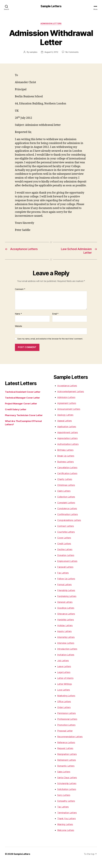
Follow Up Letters (66, 578)
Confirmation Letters (67, 514)
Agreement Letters (66, 403)
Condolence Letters (67, 508)
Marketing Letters (66, 695)
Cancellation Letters (67, 467)
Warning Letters (65, 824)
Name (18, 314)
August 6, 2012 (51, 52)
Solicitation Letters (66, 789)
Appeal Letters (64, 420)
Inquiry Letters (64, 631)
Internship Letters (66, 637)
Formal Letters (64, 584)
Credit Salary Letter (15, 409)
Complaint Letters (66, 502)
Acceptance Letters (67, 385)
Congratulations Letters (69, 520)
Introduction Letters (67, 649)
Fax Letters (63, 573)
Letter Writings (64, 684)
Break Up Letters (65, 456)
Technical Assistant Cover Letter (22, 392)
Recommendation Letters (70, 736)
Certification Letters (67, 473)
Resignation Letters (67, 754)
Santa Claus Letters (67, 777)
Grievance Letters (66, 613)
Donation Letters (65, 555)
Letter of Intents (65, 678)
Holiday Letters (65, 625)
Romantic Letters (66, 766)
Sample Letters (51, 6)
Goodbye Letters (65, 608)
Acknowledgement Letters (70, 391)
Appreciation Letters (67, 438)
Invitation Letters (65, 654)
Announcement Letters (68, 409)
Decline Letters (64, 549)
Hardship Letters (65, 619)
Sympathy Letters (66, 801)
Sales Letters (63, 771)
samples (33, 52)
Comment (20, 289)
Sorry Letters (63, 795)
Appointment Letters (67, 432)
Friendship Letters (66, 590)
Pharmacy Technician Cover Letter (24, 415)
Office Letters (64, 701)
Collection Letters (66, 496)
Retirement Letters (66, 760)
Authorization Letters (67, 444)
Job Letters (63, 660)
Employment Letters (67, 561)
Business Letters (65, 461)
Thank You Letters (66, 818)
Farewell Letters (65, 567)
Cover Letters (64, 537)
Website (18, 326)
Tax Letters (63, 806)
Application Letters (66, 426)
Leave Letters (64, 666)
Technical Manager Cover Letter (22, 397)
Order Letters (64, 707)
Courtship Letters (66, 532)
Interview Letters (65, 643)
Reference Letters (66, 742)
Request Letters (65, 748)
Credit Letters (64, 543)
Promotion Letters (66, 725)
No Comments (71, 52)
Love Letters (63, 690)
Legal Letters (63, 672)
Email (55, 314)
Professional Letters (67, 719)
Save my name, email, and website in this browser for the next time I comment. (50, 339)
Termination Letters (67, 812)
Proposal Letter (65, 730)
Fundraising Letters (66, 596)
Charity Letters (64, 479)
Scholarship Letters (66, 783)
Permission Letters (66, 713)
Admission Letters (50, 23)
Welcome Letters (65, 830)
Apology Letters (65, 415)
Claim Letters (64, 491)
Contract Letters (65, 526)
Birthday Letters (65, 450)
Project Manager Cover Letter (21, 403)
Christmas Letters (66, 485)
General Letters (65, 602)
